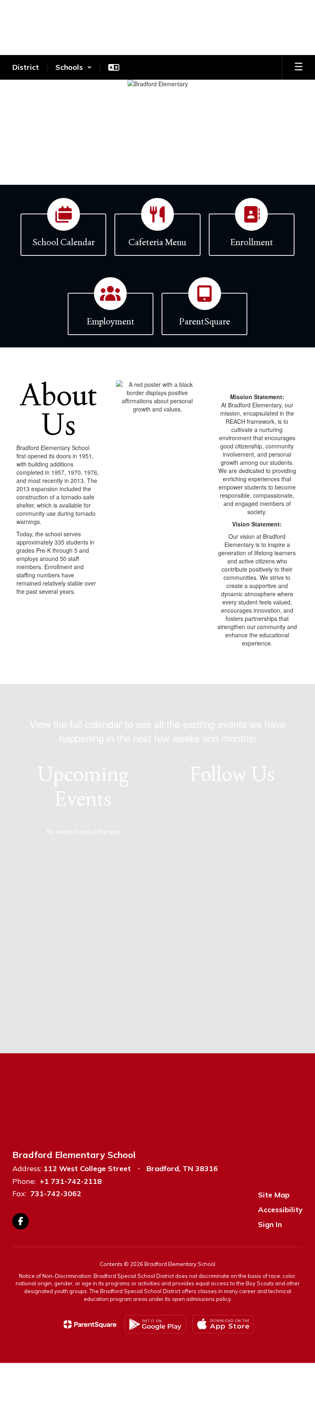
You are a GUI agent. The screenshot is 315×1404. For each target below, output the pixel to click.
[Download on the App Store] (223, 1324)
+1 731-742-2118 (71, 1181)
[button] (73, 67)
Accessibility (280, 1209)
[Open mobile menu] (298, 67)
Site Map (274, 1194)
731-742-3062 (55, 1193)
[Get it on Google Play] (155, 1324)
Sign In (270, 1224)
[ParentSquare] (90, 1324)
